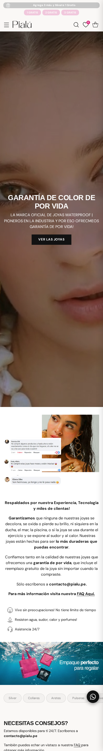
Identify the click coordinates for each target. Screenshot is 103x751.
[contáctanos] (93, 696)
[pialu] (22, 25)
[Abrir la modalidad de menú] (6, 25)
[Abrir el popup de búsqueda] (76, 25)
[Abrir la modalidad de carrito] (95, 25)
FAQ (77, 745)
